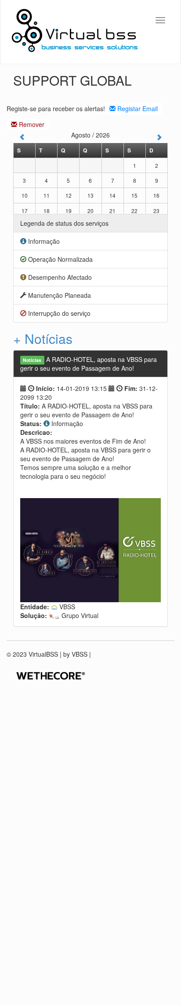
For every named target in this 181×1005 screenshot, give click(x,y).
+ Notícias (42, 338)
